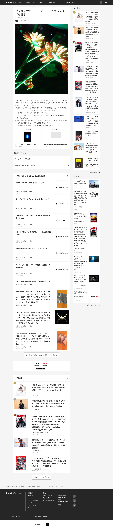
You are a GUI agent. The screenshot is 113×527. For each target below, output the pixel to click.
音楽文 (44, 493)
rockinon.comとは (10, 516)
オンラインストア (47, 500)
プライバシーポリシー (27, 516)
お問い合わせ (38, 516)
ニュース (41, 2)
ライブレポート (32, 505)
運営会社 (45, 516)
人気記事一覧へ (92, 172)
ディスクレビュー (32, 507)
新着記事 (27, 2)
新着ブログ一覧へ (92, 305)
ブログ (59, 2)
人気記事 (34, 2)
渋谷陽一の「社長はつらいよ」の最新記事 (30, 176)
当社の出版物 (46, 498)
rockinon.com (14, 3)
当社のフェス (75, 2)
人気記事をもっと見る (40, 477)
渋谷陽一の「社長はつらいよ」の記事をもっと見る (40, 355)
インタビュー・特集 (50, 2)
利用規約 (18, 516)
